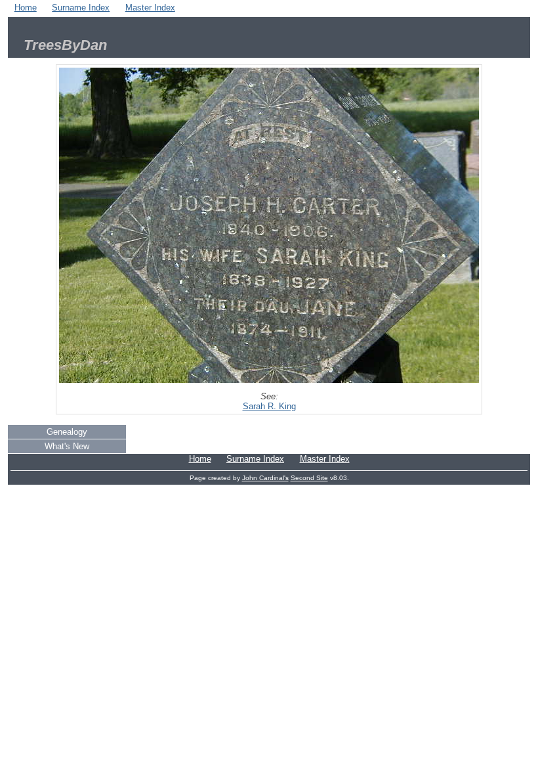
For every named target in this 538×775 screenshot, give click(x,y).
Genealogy (67, 432)
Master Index (150, 7)
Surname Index (81, 7)
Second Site (309, 477)
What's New (67, 446)
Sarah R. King (269, 406)
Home (25, 7)
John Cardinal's (265, 477)
